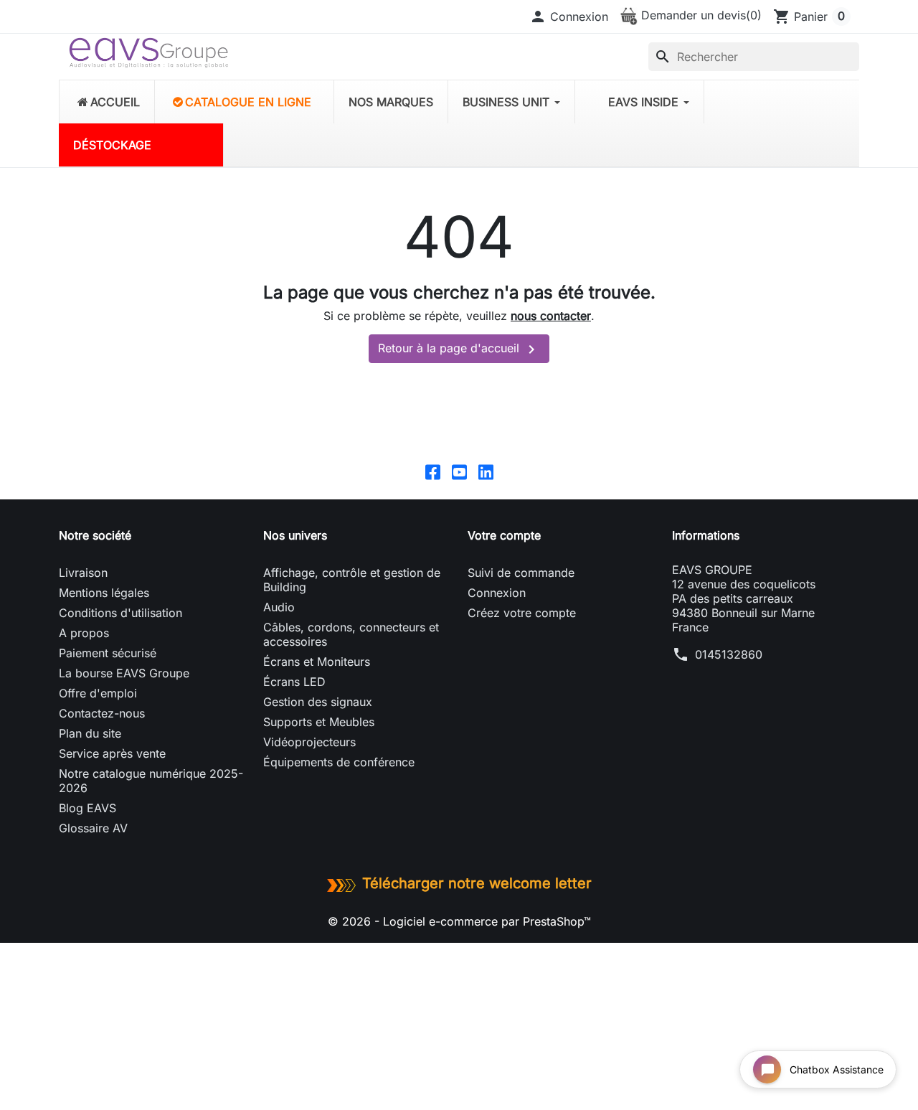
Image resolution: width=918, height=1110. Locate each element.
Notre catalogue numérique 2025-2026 (151, 780)
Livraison (83, 572)
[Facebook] (432, 471)
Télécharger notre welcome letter (477, 883)
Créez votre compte (522, 613)
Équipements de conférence (339, 762)
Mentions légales (104, 592)
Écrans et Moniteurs (316, 661)
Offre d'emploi (98, 693)
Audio (279, 607)
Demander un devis (700, 15)
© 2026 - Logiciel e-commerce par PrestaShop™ (459, 921)
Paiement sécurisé (107, 653)
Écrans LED (294, 681)
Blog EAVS (87, 808)
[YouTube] (459, 471)
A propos (84, 633)
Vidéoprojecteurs (309, 742)
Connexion (497, 592)
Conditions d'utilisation (120, 613)
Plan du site (90, 733)
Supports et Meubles (318, 722)
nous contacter (551, 316)
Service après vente (112, 753)
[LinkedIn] (485, 471)
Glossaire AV (93, 828)
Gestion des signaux (317, 702)
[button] (569, 16)
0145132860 (728, 654)
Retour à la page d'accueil (459, 349)
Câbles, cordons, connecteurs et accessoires (351, 634)
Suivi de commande (521, 572)
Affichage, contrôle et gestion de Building (351, 579)
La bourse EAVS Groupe (124, 673)
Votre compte (504, 535)
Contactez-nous (102, 713)
